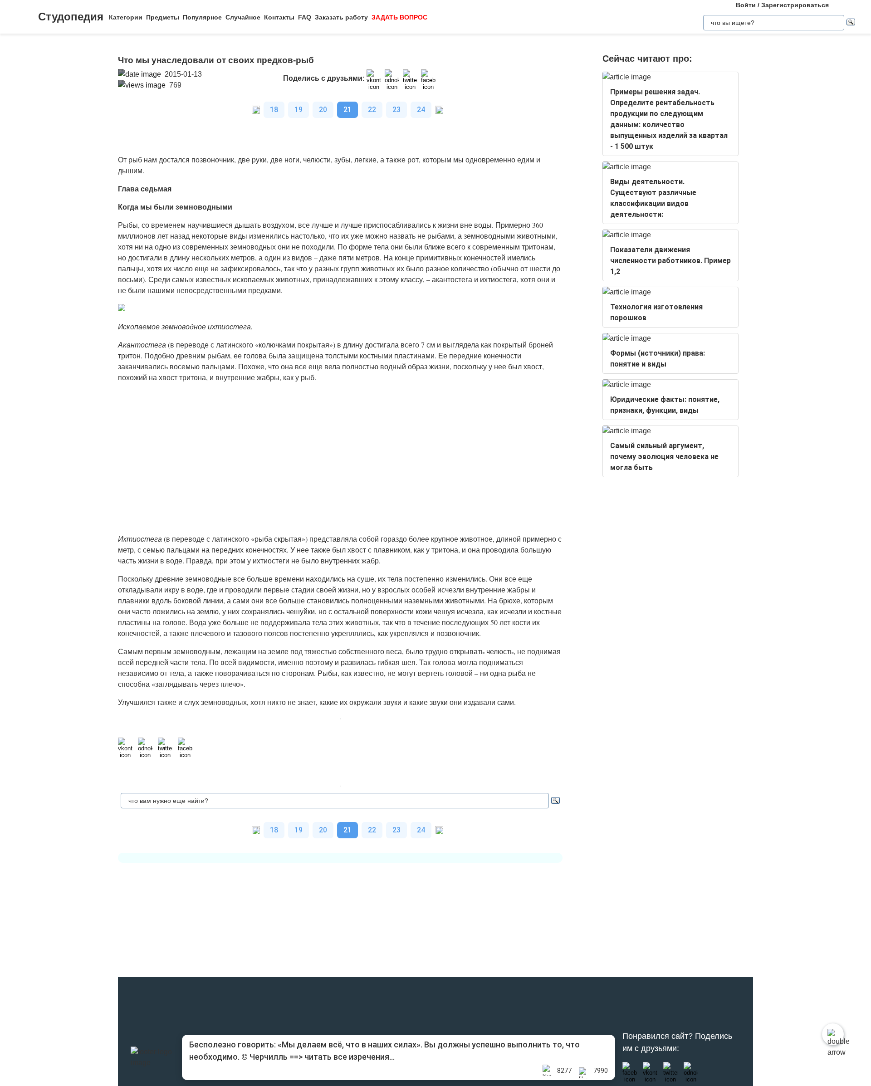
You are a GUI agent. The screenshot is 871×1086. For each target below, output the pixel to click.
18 (274, 109)
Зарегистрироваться (795, 5)
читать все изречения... (349, 1057)
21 (347, 109)
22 (372, 109)
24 (421, 109)
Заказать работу (341, 17)
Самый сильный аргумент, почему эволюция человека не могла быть (664, 456)
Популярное (202, 17)
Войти (746, 5)
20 (323, 109)
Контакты (279, 17)
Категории (125, 17)
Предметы (162, 17)
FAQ (304, 17)
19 (298, 109)
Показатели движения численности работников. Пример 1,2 (670, 260)
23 (396, 109)
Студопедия (70, 16)
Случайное (242, 17)
